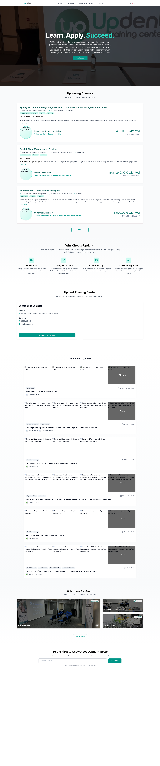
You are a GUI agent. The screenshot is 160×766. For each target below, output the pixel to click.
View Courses (80, 58)
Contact (101, 3)
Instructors (70, 3)
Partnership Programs (86, 3)
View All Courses (80, 230)
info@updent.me (27, 324)
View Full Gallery (80, 636)
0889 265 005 (26, 321)
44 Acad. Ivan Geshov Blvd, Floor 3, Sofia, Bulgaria (39, 314)
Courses (59, 3)
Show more (23, 123)
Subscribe (116, 660)
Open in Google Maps (48, 335)
